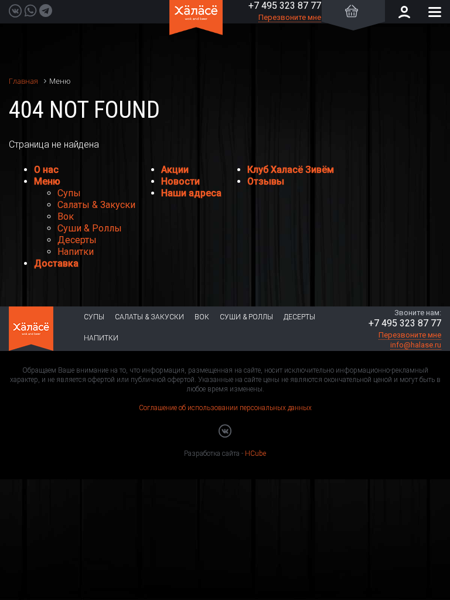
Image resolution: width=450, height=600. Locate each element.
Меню (47, 181)
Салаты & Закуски (96, 204)
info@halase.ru (415, 344)
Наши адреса (191, 193)
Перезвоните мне (289, 17)
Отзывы (265, 181)
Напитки (75, 251)
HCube (255, 453)
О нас (46, 169)
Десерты (77, 240)
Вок (65, 216)
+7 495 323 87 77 (284, 5)
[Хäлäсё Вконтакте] (225, 430)
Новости (180, 181)
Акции (175, 169)
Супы (69, 193)
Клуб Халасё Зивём (290, 169)
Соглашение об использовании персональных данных (225, 408)
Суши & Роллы (89, 228)
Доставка (56, 263)
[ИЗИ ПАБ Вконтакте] (15, 10)
